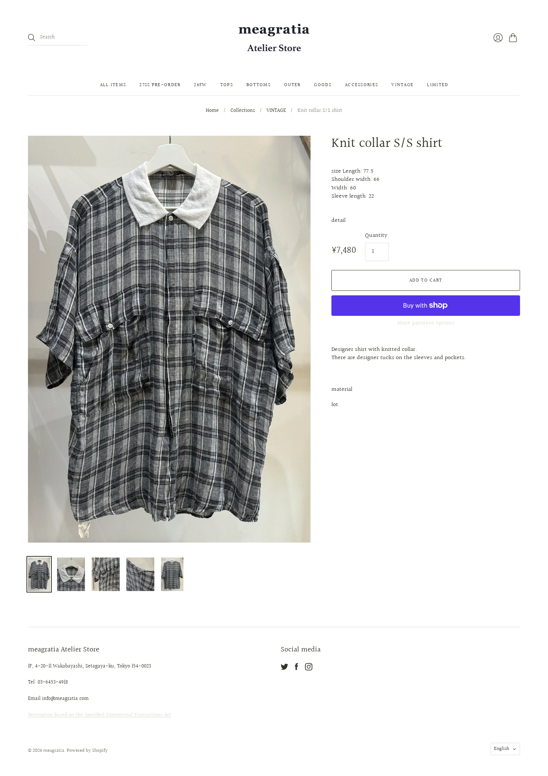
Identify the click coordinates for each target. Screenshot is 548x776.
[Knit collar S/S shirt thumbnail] (39, 574)
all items (113, 85)
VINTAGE (276, 111)
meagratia (53, 750)
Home (212, 111)
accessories (361, 85)
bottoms (258, 85)
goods (322, 85)
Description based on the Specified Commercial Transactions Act (99, 715)
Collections (242, 111)
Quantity (376, 236)
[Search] (31, 37)
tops (226, 85)
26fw (200, 85)
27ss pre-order (159, 85)
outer (292, 85)
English (501, 749)
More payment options (425, 323)
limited (437, 85)
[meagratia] (274, 37)
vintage (402, 85)
